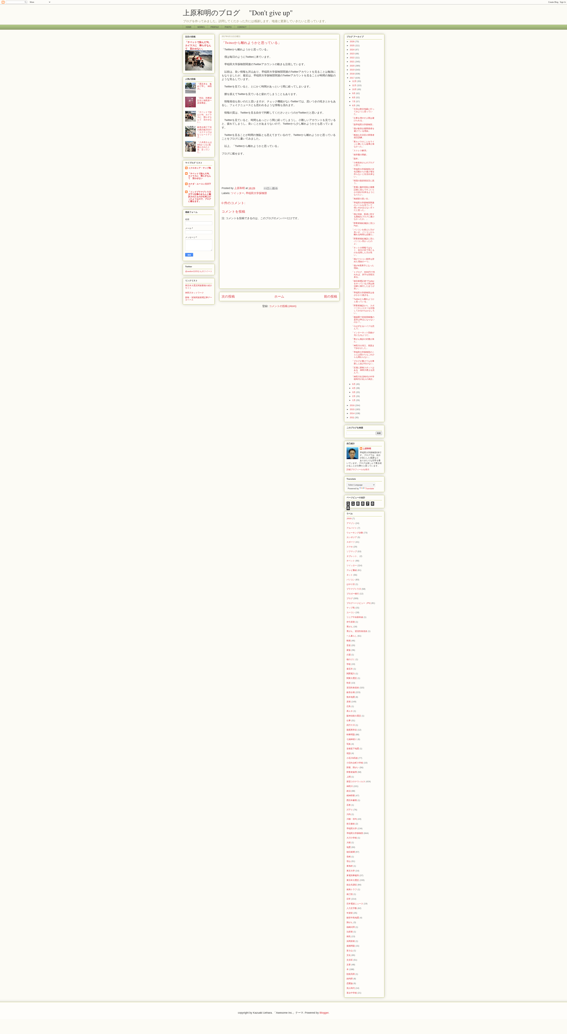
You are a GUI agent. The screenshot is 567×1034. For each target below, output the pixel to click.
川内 (349, 814)
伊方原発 (351, 622)
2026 (352, 41)
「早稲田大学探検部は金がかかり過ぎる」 (363, 293)
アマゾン (351, 523)
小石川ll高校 (352, 758)
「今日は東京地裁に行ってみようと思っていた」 (363, 111)
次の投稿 (228, 296)
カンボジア (352, 537)
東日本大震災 (353, 880)
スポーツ (351, 542)
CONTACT (241, 27)
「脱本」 (356, 158)
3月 (354, 392)
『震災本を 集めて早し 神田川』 (204, 86)
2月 (354, 396)
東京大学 (351, 870)
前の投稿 (330, 296)
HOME (189, 27)
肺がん (350, 922)
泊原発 (350, 931)
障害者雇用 (352, 772)
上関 (349, 777)
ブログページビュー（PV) (359, 603)
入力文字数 (352, 908)
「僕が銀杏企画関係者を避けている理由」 (363, 129)
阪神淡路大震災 (354, 716)
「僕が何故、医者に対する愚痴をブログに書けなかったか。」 (363, 216)
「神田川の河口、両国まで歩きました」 (363, 346)
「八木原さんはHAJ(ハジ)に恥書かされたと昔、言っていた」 (204, 147)
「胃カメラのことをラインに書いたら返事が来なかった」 (363, 144)
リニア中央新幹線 (355, 617)
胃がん (350, 626)
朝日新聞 (351, 852)
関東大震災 (352, 678)
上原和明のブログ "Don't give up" (245, 12)
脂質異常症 (352, 730)
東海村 (350, 866)
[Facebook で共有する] (273, 188)
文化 (349, 955)
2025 (352, 45)
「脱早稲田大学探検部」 (363, 124)
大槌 (349, 842)
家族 (349, 650)
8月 (354, 97)
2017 (352, 78)
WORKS (201, 27)
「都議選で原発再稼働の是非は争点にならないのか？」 (363, 319)
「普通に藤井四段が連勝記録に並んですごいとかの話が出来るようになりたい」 (363, 191)
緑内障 (350, 978)
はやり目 (351, 584)
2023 (352, 53)
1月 (354, 400)
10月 (354, 89)
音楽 (349, 645)
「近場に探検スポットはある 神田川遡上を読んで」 (363, 370)
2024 (352, 49)
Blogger (324, 1012)
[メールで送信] (265, 188)
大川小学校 (352, 838)
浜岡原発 (351, 941)
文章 (349, 964)
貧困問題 (351, 946)
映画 (349, 640)
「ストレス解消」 (360, 150)
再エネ (350, 711)
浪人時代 (351, 988)
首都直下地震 (353, 748)
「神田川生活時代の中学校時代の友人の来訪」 (363, 377)
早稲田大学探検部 (256, 193)
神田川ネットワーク (194, 293)
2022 (352, 57)
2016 (352, 405)
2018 (352, 74)
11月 (354, 85)
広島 (349, 706)
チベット (351, 561)
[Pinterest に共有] (276, 188)
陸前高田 (351, 974)
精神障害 (351, 795)
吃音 (349, 683)
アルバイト (352, 528)
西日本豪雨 (352, 800)
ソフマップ (352, 551)
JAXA (349, 518)
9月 (354, 93)
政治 (349, 791)
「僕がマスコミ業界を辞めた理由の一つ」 (363, 260)
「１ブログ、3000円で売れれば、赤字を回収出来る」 (363, 274)
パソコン (351, 579)
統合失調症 (352, 885)
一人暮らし (352, 636)
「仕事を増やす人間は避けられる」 (363, 119)
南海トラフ (352, 889)
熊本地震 (351, 697)
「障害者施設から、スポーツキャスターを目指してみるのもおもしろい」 (363, 309)
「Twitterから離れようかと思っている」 (363, 300)
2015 (352, 409)
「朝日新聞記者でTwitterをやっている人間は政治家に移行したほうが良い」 (363, 285)
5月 (354, 384)
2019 (352, 70)
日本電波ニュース (355, 903)
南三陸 (350, 894)
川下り (350, 810)
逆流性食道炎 (353, 687)
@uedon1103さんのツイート (198, 271)
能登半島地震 (353, 917)
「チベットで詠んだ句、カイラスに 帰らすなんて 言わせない (199, 175)
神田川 (350, 786)
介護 (349, 654)
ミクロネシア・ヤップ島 (199, 168)
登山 (349, 861)
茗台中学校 (352, 993)
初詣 (349, 753)
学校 (349, 664)
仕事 (349, 720)
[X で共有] (270, 188)
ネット (350, 575)
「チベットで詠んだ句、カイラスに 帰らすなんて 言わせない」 (198, 45)
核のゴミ (351, 659)
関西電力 (351, 673)
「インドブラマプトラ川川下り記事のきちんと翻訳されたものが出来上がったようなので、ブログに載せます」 (199, 196)
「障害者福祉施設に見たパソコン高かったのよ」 (363, 241)
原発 (349, 701)
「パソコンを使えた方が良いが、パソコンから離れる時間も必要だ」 (363, 232)
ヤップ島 (351, 607)
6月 (354, 105)
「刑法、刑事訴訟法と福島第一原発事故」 (204, 100)
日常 (349, 899)
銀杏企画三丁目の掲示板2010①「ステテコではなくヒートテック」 (204, 132)
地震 (349, 847)
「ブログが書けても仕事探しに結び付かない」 (363, 362)
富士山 (350, 950)
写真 (349, 744)
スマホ (350, 547)
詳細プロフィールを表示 (358, 469)
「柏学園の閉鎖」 (360, 154)
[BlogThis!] (268, 188)
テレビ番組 (352, 570)
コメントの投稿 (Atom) (282, 306)
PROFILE (215, 27)
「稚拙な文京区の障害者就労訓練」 (363, 136)
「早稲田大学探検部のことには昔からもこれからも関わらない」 (363, 354)
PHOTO (228, 27)
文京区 (350, 960)
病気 (349, 936)
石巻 (349, 805)
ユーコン (351, 612)
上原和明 (367, 448)
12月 (354, 81)
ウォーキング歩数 (355, 532)
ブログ (350, 598)
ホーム (279, 296)
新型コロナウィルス (356, 781)
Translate (369, 488)
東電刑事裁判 (353, 875)
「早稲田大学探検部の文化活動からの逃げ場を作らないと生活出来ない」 (363, 173)
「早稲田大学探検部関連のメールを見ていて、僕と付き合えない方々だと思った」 (363, 206)
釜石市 (350, 669)
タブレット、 (353, 556)
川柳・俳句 (352, 819)
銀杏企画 (351, 692)
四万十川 (351, 725)
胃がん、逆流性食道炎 (357, 631)
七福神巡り (352, 739)
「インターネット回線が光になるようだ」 (363, 333)
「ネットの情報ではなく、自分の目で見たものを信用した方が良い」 (363, 251)
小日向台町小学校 (355, 763)
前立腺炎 (351, 824)
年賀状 (350, 913)
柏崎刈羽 (351, 927)
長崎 (349, 856)
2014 (352, 413)
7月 (354, 101)
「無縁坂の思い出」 (361, 198)
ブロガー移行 (353, 593)
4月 (354, 388)
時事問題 (351, 734)
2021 (352, 61)
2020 (352, 66)
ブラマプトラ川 (354, 589)
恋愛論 (350, 983)
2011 (352, 417)
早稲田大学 (352, 828)
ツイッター (237, 193)
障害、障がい (353, 767)
